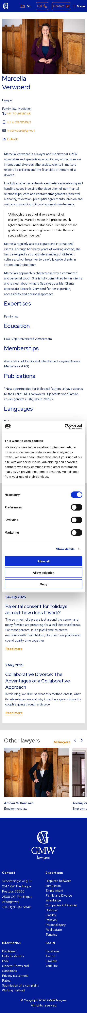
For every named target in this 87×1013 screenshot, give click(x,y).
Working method (13, 990)
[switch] (76, 507)
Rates (6, 980)
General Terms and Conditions (15, 968)
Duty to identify (13, 956)
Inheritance (53, 900)
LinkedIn (12, 139)
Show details (65, 549)
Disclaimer (9, 951)
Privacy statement (15, 976)
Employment (54, 890)
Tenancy (51, 934)
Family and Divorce (59, 895)
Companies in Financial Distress (61, 907)
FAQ (5, 961)
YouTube (52, 966)
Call (39, 6)
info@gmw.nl (10, 902)
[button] (75, 740)
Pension (51, 920)
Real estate (54, 930)
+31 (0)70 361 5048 (16, 907)
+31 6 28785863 (19, 122)
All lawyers (62, 742)
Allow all (43, 561)
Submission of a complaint (20, 985)
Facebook (52, 951)
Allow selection (43, 572)
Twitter (51, 956)
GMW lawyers (6, 6)
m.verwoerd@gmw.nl (21, 130)
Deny (43, 584)
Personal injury (56, 925)
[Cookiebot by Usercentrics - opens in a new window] (64, 426)
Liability (51, 915)
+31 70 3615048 (19, 114)
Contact (59, 6)
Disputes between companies (58, 883)
